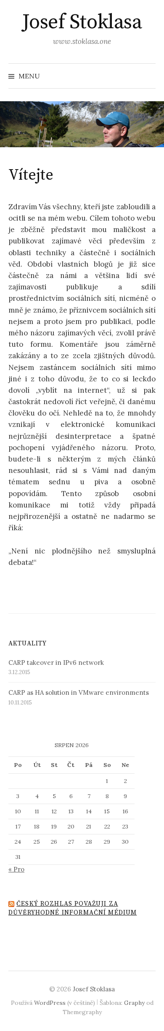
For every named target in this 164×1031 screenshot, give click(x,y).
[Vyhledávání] (148, 76)
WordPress (50, 1003)
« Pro (16, 869)
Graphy (134, 1003)
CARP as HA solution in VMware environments (78, 692)
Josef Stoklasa (82, 22)
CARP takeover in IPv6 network (56, 663)
